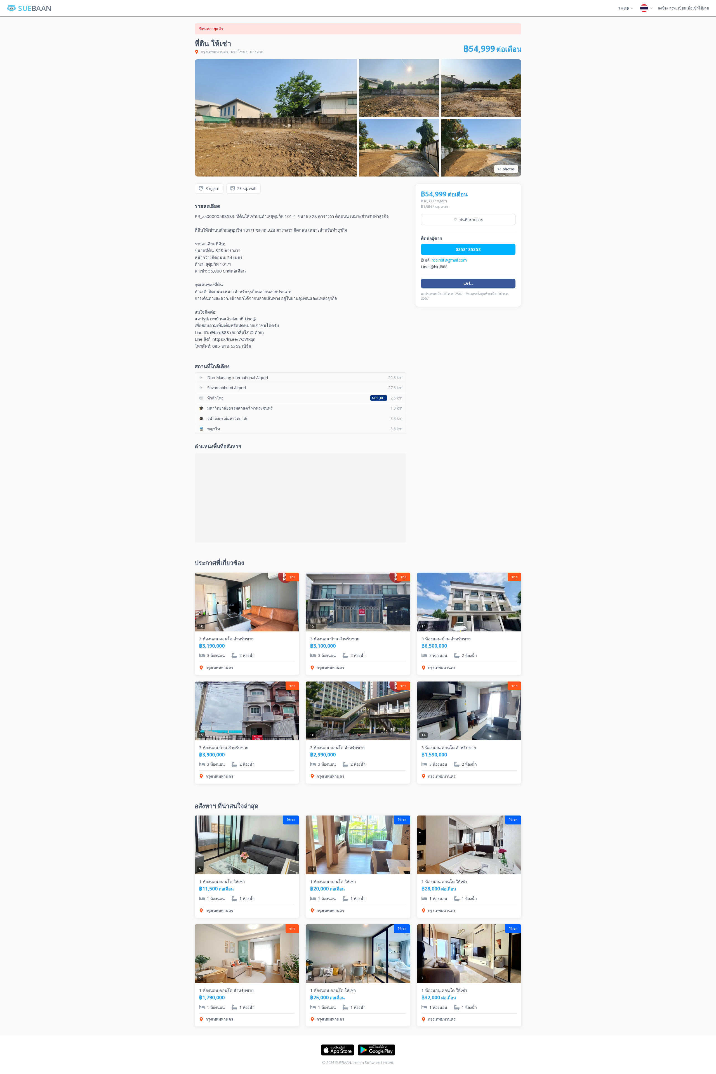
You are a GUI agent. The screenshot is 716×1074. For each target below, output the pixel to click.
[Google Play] (376, 1050)
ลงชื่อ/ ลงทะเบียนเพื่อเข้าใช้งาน (683, 8)
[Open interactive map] (300, 498)
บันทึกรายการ (468, 219)
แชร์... (468, 283)
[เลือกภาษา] (646, 8)
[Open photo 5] (481, 148)
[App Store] (337, 1050)
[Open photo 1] (276, 118)
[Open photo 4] (399, 148)
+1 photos (506, 168)
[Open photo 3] (481, 88)
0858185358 (468, 249)
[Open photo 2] (399, 88)
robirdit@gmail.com (449, 260)
